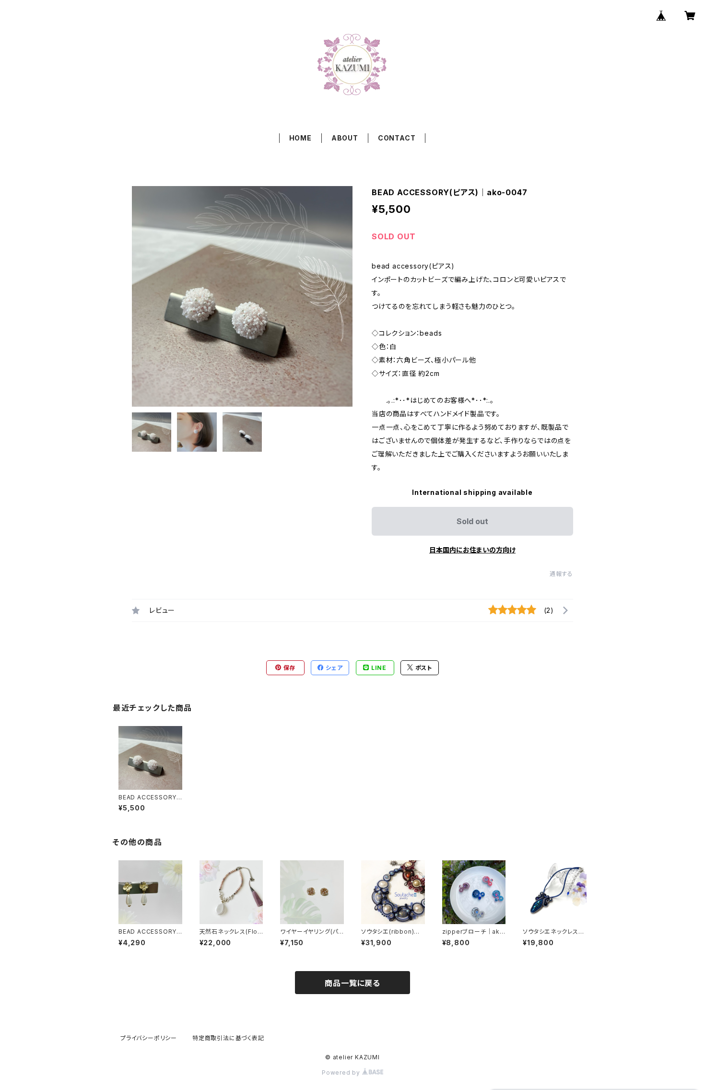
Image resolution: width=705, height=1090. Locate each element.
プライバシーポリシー (148, 1038)
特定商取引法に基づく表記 (228, 1038)
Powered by (342, 1072)
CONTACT (397, 138)
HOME (300, 138)
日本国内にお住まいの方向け (472, 550)
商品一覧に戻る (352, 983)
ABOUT (344, 138)
